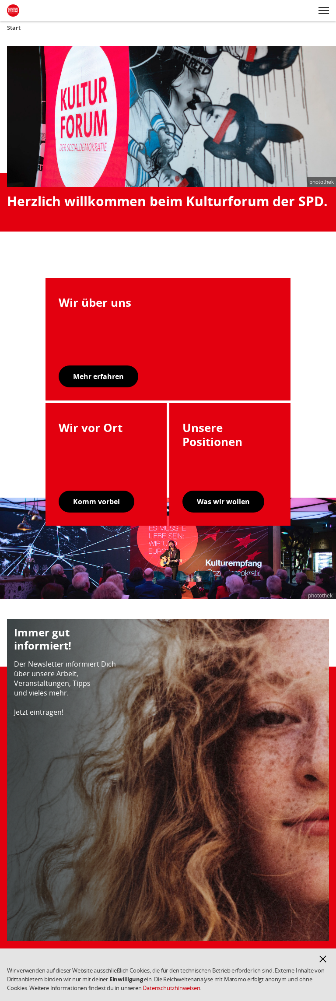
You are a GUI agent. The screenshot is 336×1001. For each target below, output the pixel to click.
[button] (323, 959)
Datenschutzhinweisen (171, 988)
